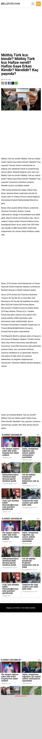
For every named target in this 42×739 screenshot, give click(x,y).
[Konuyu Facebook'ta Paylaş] (9, 83)
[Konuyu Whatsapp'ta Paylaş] (16, 83)
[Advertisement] (21, 31)
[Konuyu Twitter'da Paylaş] (12, 83)
